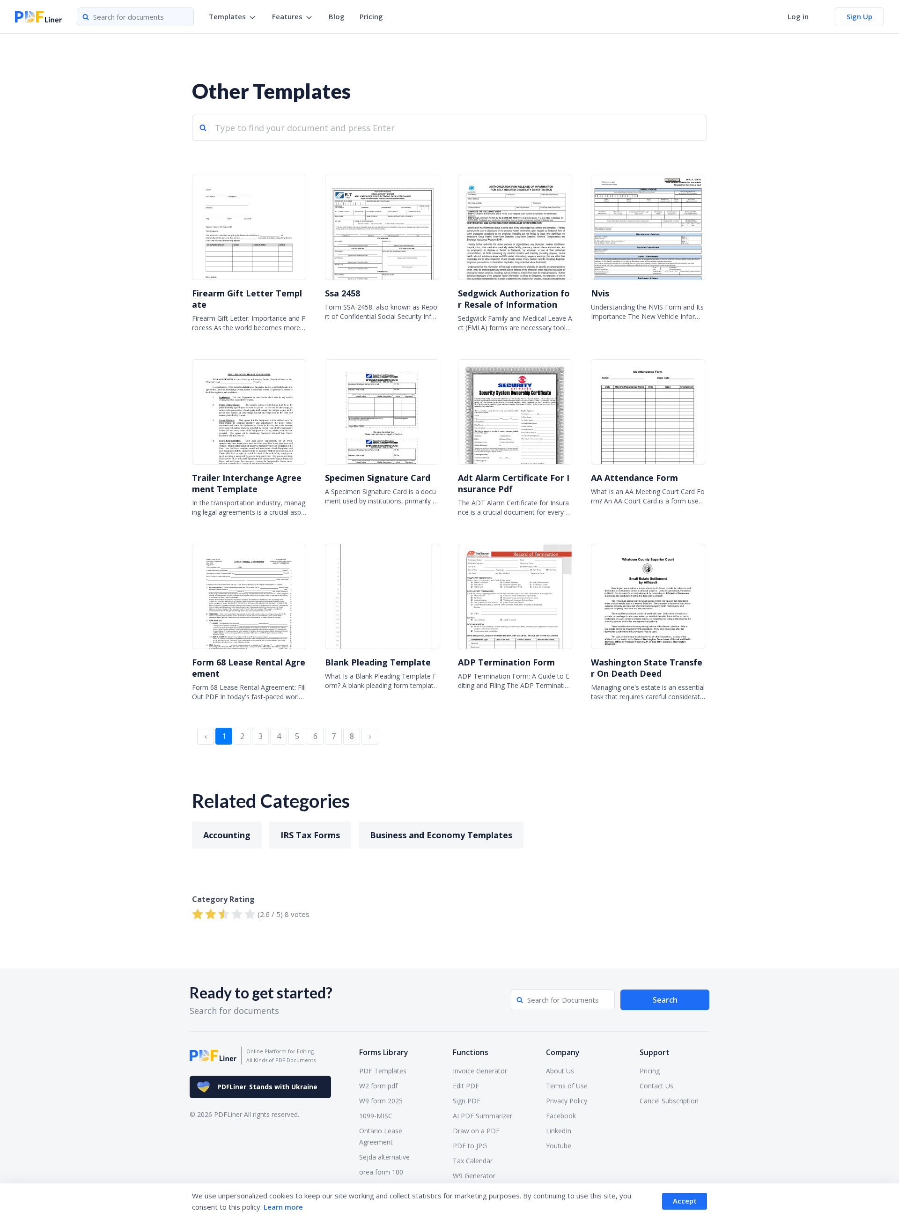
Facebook (561, 1115)
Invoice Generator (480, 1070)
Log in (798, 16)
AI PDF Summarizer (482, 1115)
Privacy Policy (566, 1100)
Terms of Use (567, 1085)
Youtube (558, 1145)
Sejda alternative (384, 1157)
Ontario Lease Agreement (380, 1136)
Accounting (227, 835)
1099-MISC (375, 1115)
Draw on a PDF (476, 1130)
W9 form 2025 (381, 1100)
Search (665, 1000)
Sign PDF (466, 1100)
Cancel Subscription (669, 1100)
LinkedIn (558, 1130)
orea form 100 (381, 1171)
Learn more (283, 1207)
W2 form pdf (378, 1085)
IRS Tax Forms (310, 835)
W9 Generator (474, 1175)
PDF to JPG (470, 1145)
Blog (337, 16)
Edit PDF (466, 1085)
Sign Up (859, 16)
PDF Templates (382, 1070)
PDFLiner (267, 1086)
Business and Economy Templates (441, 835)
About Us (560, 1070)
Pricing (371, 16)
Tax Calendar (473, 1160)
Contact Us (656, 1085)
